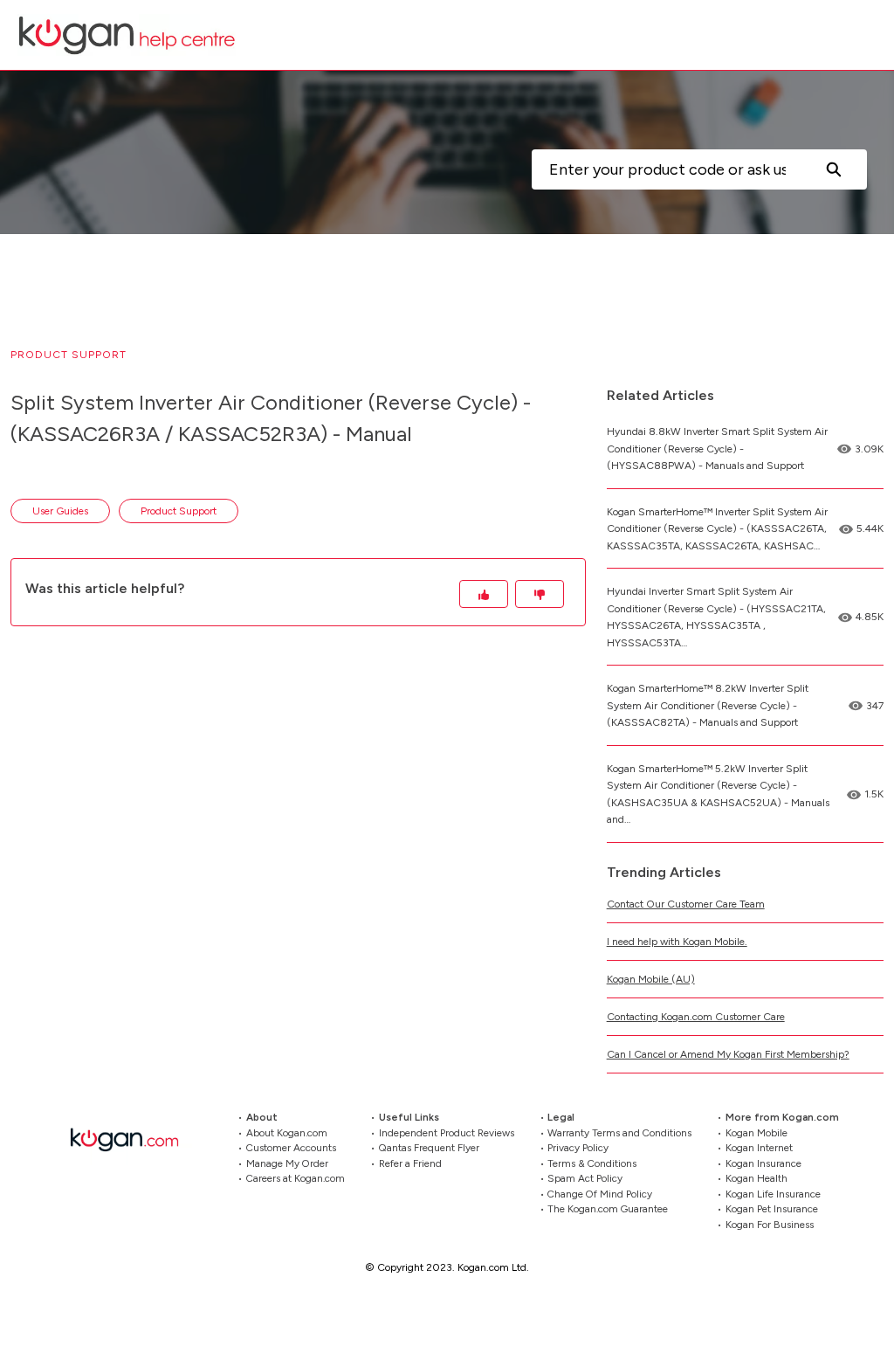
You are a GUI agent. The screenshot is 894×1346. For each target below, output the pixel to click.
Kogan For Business (770, 1224)
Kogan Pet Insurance (772, 1209)
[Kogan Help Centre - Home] (126, 35)
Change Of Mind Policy (599, 1193)
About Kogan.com (286, 1132)
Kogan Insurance (763, 1162)
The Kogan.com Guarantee (607, 1209)
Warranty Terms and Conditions (619, 1132)
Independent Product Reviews (446, 1132)
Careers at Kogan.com (295, 1178)
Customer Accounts (291, 1148)
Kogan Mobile (756, 1132)
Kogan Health (756, 1178)
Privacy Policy (578, 1148)
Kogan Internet (759, 1148)
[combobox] (666, 169)
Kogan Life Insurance (773, 1193)
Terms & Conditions (591, 1162)
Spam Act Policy (584, 1178)
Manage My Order (287, 1162)
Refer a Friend (410, 1162)
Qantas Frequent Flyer (429, 1148)
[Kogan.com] (133, 1139)
